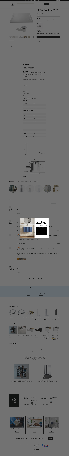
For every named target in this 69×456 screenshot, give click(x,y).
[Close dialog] (47, 219)
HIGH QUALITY (41, 227)
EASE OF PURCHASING (41, 229)
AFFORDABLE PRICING (41, 234)
